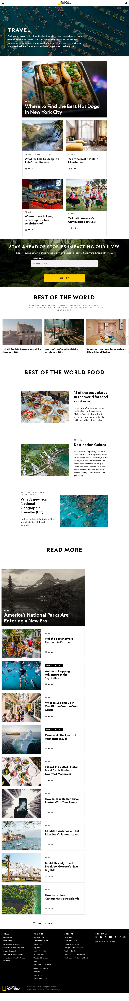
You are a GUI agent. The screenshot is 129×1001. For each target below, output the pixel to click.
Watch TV (37, 961)
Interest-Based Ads (9, 951)
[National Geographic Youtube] (110, 937)
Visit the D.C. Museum (41, 958)
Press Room (38, 975)
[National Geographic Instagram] (96, 937)
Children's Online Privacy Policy (14, 947)
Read (31, 169)
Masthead (37, 971)
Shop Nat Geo (38, 954)
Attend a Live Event (41, 941)
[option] (22, 336)
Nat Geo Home (39, 937)
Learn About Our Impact (42, 965)
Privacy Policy (7, 941)
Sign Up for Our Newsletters (74, 954)
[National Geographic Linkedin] (115, 937)
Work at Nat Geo (70, 951)
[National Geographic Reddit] (124, 937)
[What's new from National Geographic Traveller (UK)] (64, 510)
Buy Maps (37, 947)
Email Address (37, 258)
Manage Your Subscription (73, 947)
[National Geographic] (64, 3)
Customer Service (70, 941)
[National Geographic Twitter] (105, 937)
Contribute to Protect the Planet (76, 958)
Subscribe (68, 937)
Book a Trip (38, 944)
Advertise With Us (40, 978)
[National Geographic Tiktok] (119, 937)
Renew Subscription (71, 944)
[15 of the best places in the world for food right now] (64, 406)
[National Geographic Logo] (11, 990)
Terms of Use (7, 937)
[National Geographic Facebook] (101, 937)
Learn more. (64, 310)
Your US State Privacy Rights (13, 944)
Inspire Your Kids (40, 951)
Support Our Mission (41, 968)
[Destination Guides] (64, 460)
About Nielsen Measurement (13, 954)
